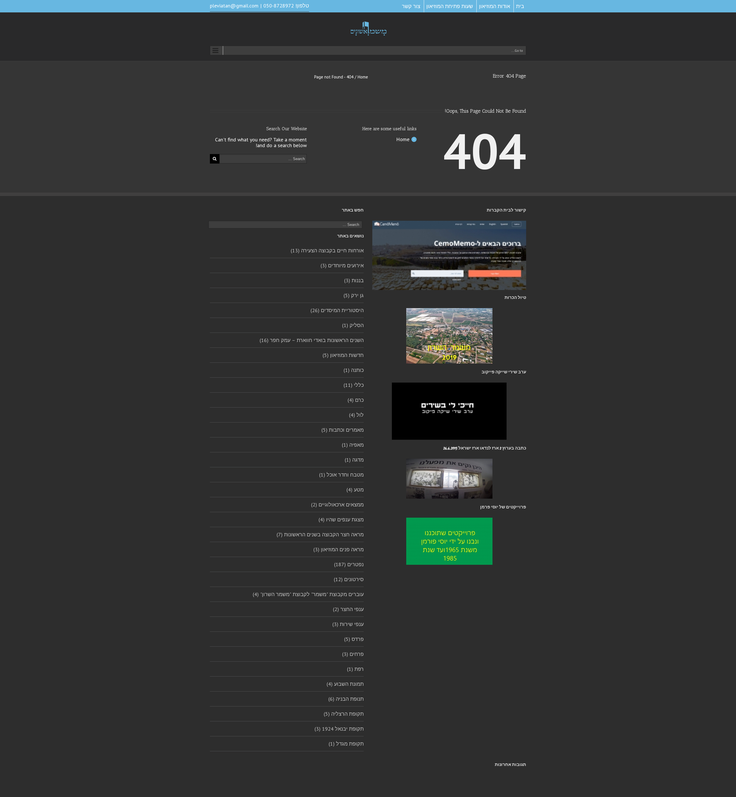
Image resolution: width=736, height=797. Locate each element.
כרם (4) (356, 400)
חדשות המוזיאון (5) (343, 355)
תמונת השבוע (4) (345, 684)
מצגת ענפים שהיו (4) (341, 519)
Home (363, 77)
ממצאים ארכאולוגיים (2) (337, 504)
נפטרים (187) (349, 564)
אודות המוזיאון (494, 6)
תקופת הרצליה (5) (344, 713)
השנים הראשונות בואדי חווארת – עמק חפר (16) (312, 340)
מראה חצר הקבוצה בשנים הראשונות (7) (320, 534)
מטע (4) (355, 489)
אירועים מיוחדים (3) (342, 265)
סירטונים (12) (349, 579)
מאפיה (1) (353, 444)
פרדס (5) (354, 639)
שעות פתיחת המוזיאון (449, 6)
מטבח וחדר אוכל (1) (341, 474)
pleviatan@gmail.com (234, 5)
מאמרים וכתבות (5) (342, 430)
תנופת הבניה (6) (346, 699)
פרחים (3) (353, 654)
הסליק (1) (353, 325)
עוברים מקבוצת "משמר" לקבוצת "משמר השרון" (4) (308, 594)
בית (520, 6)
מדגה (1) (354, 459)
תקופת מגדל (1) (346, 743)
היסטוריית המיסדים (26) (337, 310)
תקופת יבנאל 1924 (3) (339, 728)
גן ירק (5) (354, 295)
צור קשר (411, 6)
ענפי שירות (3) (348, 624)
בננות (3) (354, 280)
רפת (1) (355, 669)
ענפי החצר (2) (348, 609)
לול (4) (356, 415)
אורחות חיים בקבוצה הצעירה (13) (327, 250)
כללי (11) (354, 385)
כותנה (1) (354, 370)
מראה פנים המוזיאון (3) (338, 549)
